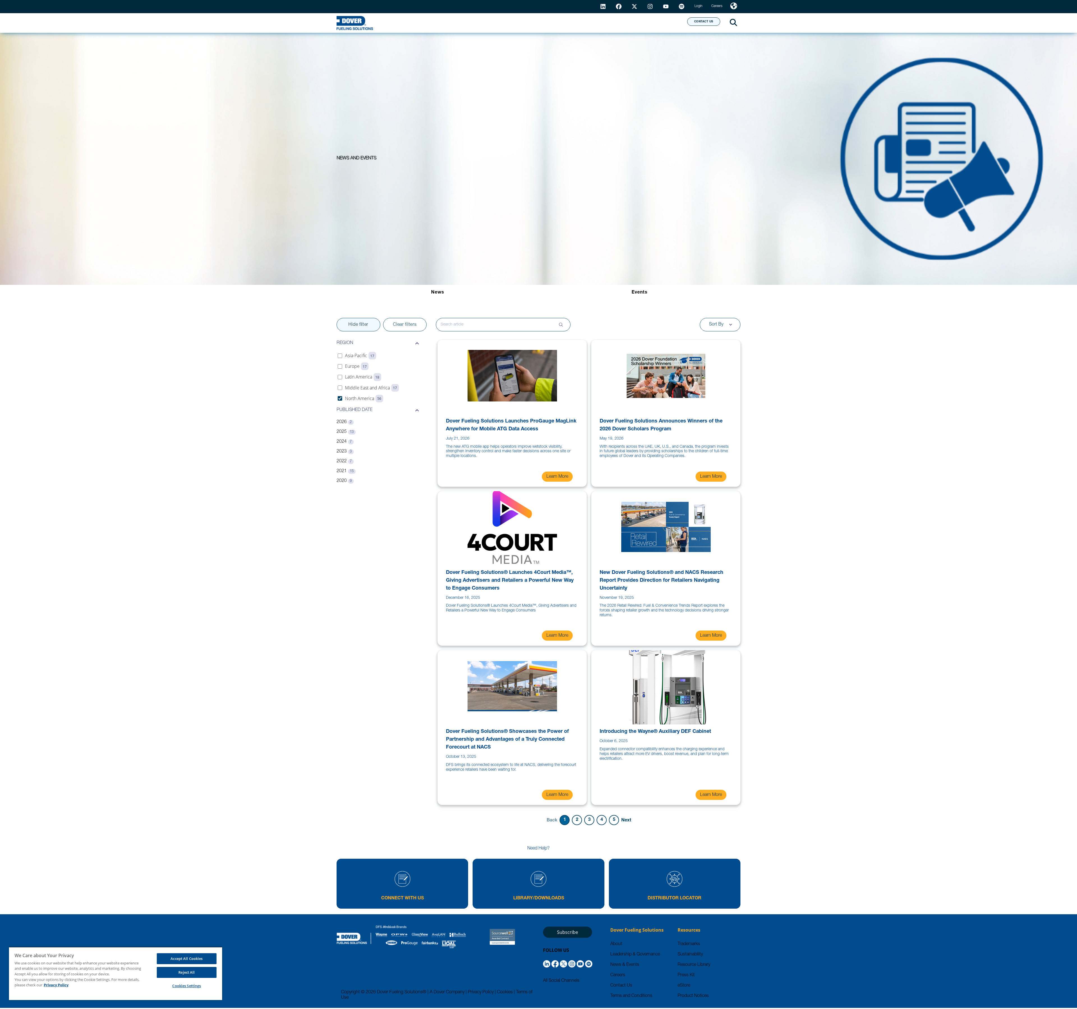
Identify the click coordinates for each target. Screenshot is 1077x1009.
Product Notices (693, 996)
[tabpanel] (538, 572)
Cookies (505, 992)
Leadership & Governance (635, 954)
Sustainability (690, 954)
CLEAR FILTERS (404, 325)
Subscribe (567, 932)
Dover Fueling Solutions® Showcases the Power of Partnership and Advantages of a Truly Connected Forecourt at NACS (507, 739)
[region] (115, 973)
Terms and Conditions (631, 996)
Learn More (557, 477)
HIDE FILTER (358, 325)
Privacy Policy (481, 992)
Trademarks (689, 944)
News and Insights (610, 23)
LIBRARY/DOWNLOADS (538, 898)
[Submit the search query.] (561, 324)
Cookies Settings (186, 985)
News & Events (624, 965)
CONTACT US (703, 21)
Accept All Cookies (186, 958)
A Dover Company (447, 992)
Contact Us (621, 985)
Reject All (186, 972)
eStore (684, 985)
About (662, 23)
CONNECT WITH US (402, 898)
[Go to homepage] (355, 23)
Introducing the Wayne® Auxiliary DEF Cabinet (655, 731)
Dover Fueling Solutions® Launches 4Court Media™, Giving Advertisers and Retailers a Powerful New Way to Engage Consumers (510, 580)
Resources (553, 23)
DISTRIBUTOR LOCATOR (674, 898)
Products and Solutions (489, 23)
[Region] (733, 7)
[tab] (437, 293)
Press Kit (686, 975)
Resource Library (694, 965)
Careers (617, 975)
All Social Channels (561, 981)
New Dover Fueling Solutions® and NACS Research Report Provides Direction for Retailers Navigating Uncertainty (661, 580)
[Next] (626, 820)
